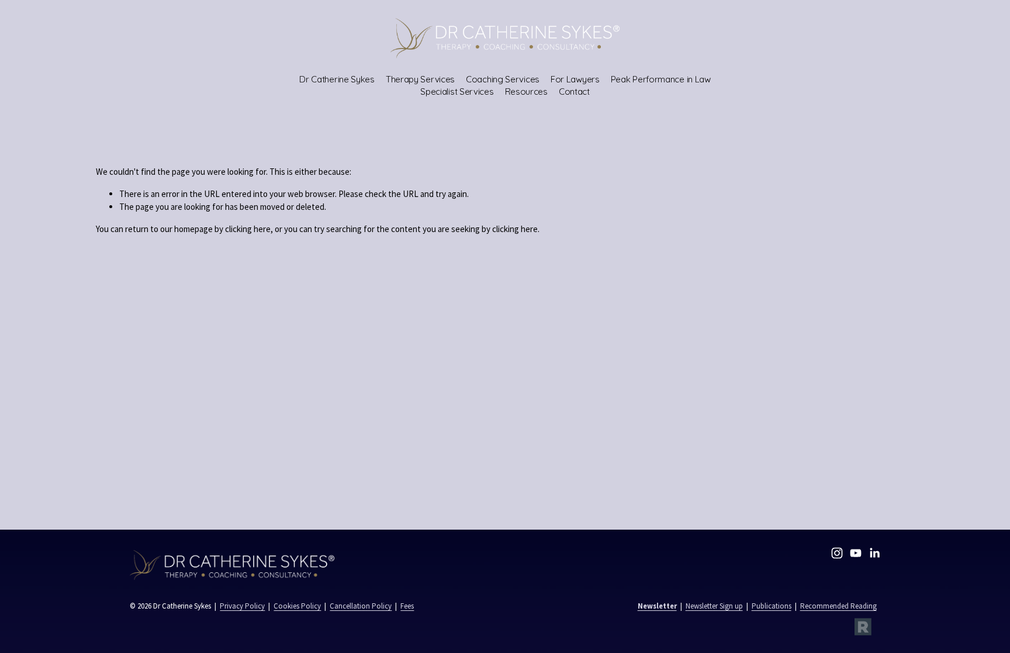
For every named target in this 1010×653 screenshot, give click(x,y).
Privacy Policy (242, 606)
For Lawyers (575, 79)
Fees (407, 606)
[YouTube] (856, 553)
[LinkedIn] (874, 553)
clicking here (248, 228)
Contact (574, 91)
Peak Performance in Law (661, 79)
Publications (771, 606)
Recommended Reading (838, 606)
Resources (526, 91)
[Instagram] (837, 553)
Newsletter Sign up (714, 606)
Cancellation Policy (361, 606)
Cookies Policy (297, 606)
